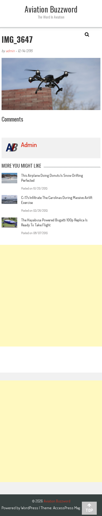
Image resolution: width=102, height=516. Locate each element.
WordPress (30, 507)
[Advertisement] (51, 296)
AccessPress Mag (66, 507)
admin (10, 50)
